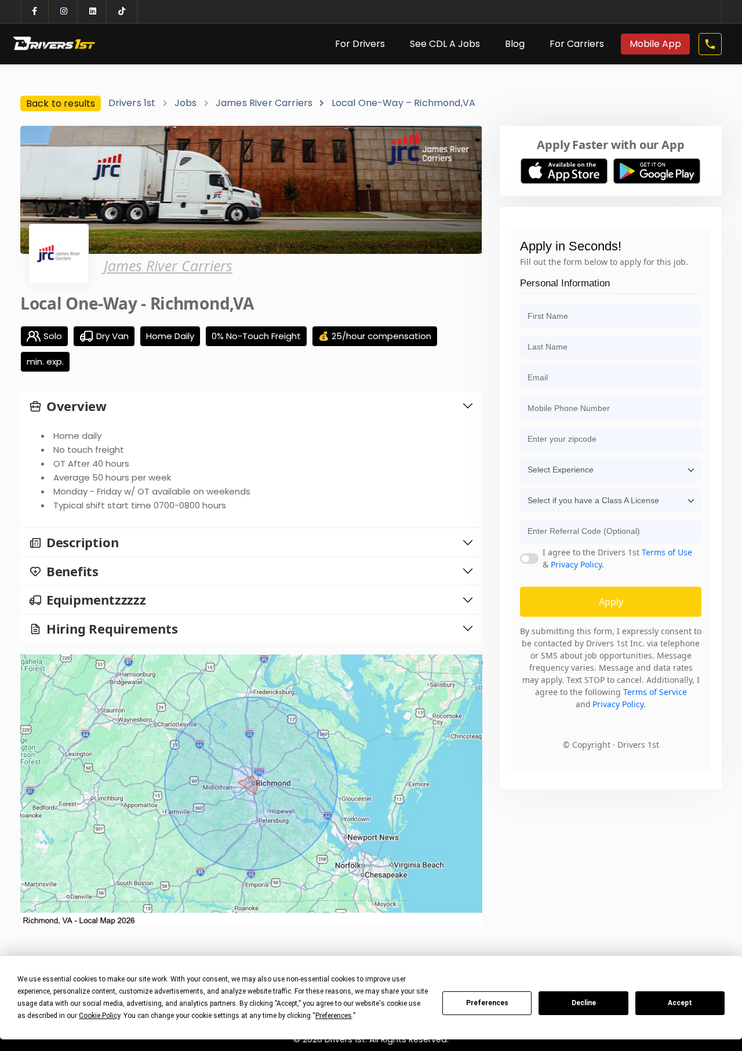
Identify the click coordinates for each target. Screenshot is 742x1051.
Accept (680, 1003)
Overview (76, 406)
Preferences (487, 1003)
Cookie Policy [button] (99, 1016)
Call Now (709, 44)
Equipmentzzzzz (96, 599)
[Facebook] (35, 11)
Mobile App (655, 43)
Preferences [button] (333, 1016)
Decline (584, 1003)
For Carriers (577, 44)
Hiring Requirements (112, 628)
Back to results (60, 103)
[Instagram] (64, 11)
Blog (515, 44)
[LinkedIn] (93, 11)
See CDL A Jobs (445, 44)
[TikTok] (122, 11)
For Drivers (360, 44)
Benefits (72, 571)
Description (82, 542)
